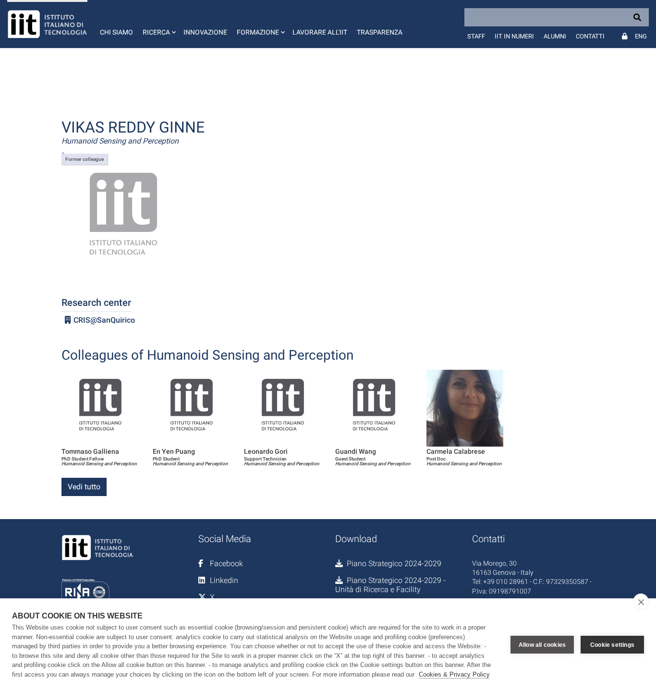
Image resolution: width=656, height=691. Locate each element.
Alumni (555, 36)
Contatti (590, 36)
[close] (641, 602)
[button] (158, 24)
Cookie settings (612, 645)
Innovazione (205, 32)
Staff (476, 36)
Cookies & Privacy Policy (454, 674)
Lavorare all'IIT (319, 32)
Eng (641, 36)
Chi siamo (116, 32)
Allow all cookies (542, 645)
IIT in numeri (514, 36)
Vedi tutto (84, 486)
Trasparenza (379, 32)
